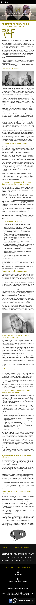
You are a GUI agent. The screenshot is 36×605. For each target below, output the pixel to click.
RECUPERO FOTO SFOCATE (23, 561)
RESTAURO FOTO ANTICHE (12, 554)
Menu (5, 2)
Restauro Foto (25, 594)
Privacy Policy (5, 593)
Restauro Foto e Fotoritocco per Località (20, 593)
